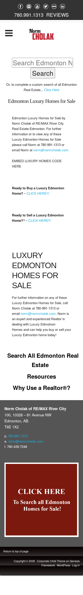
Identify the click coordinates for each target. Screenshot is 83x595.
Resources (41, 376)
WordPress (63, 565)
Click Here (51, 89)
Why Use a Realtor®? (41, 387)
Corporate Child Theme (51, 561)
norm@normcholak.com (50, 150)
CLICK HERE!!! (38, 193)
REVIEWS (57, 14)
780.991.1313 (28, 14)
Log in (76, 565)
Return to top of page (16, 551)
